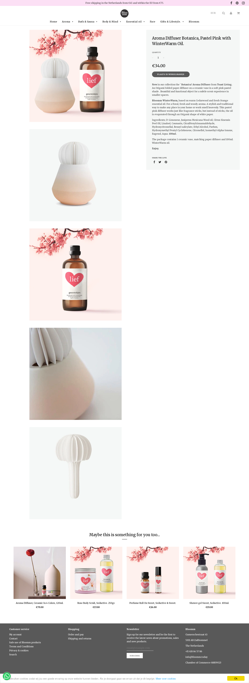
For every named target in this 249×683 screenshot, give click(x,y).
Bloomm (194, 21)
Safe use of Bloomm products (25, 642)
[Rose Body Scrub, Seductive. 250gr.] (96, 573)
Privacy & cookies (19, 650)
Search (13, 654)
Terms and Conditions (21, 646)
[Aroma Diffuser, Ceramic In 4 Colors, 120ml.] (40, 573)
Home (53, 21)
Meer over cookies (166, 678)
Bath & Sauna (86, 21)
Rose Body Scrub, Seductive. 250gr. (96, 603)
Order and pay (76, 634)
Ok (235, 678)
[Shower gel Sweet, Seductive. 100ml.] (209, 573)
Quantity (156, 52)
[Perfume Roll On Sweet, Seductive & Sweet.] (153, 573)
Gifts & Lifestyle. (170, 21)
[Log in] (231, 13)
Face (152, 21)
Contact (13, 638)
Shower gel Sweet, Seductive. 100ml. (209, 603)
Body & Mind (110, 21)
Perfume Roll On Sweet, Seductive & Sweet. (152, 603)
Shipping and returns (79, 638)
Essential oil (134, 21)
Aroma (66, 21)
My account (15, 634)
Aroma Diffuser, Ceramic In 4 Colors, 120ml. (39, 603)
